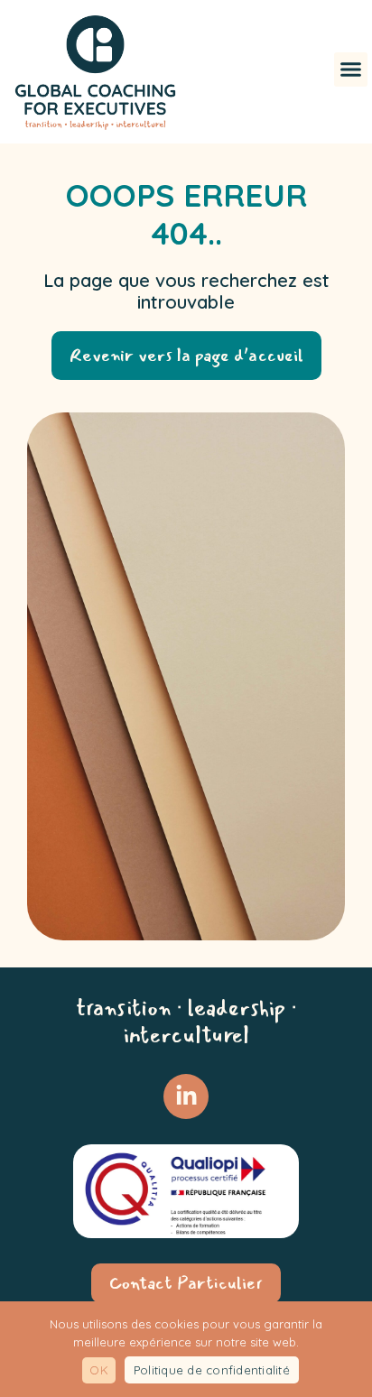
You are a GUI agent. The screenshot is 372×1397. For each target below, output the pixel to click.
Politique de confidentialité (212, 1370)
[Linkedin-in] (186, 1096)
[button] (351, 69)
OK (98, 1370)
